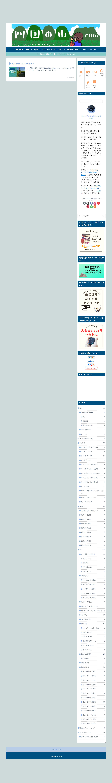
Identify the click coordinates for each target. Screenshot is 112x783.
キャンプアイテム (93, 456)
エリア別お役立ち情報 (93, 554)
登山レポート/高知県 (94, 723)
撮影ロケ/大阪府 (93, 519)
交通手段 (94, 563)
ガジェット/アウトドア (92, 438)
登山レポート (93, 667)
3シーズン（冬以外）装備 (94, 628)
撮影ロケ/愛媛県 (93, 532)
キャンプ (92, 443)
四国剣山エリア (94, 567)
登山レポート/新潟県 (94, 706)
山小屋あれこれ (93, 619)
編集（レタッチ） (94, 425)
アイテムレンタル (93, 451)
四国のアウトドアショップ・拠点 (93, 610)
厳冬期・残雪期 (94, 636)
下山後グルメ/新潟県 (94, 593)
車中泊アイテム (94, 650)
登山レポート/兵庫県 (94, 671)
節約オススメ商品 (92, 732)
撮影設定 (94, 421)
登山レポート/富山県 (94, 689)
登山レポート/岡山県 (94, 693)
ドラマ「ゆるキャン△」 (93, 497)
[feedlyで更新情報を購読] (91, 206)
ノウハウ (93, 434)
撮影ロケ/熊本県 (93, 537)
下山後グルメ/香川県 (94, 597)
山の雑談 (93, 615)
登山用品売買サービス (94, 641)
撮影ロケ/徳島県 (93, 528)
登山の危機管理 (93, 654)
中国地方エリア (94, 558)
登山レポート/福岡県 (94, 715)
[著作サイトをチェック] (84, 203)
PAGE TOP (57, 749)
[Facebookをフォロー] (91, 203)
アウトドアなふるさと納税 (93, 737)
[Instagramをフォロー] (94, 203)
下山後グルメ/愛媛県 (94, 589)
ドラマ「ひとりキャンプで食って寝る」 (93, 492)
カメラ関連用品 (93, 430)
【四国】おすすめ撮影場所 (93, 510)
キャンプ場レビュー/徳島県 (93, 464)
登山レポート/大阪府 (94, 684)
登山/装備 (93, 623)
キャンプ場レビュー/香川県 (93, 477)
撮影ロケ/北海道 (93, 515)
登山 (92, 550)
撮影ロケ (92, 506)
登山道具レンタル (94, 645)
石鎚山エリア (94, 571)
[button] (103, 216)
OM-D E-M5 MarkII (93, 412)
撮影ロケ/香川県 (93, 541)
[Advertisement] (49, 11)
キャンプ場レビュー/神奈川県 (93, 473)
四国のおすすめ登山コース (93, 606)
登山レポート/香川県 (94, 719)
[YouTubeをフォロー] (98, 203)
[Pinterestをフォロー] (87, 206)
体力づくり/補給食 (93, 602)
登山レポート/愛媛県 (94, 702)
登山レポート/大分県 (94, 680)
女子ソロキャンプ (93, 502)
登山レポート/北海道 (94, 676)
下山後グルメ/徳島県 (94, 584)
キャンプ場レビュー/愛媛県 (93, 469)
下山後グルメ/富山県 (94, 580)
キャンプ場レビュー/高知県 (93, 482)
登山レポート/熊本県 (94, 710)
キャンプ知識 (93, 486)
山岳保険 (94, 658)
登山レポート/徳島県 (94, 697)
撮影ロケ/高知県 (93, 545)
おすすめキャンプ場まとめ (93, 447)
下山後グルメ (93, 576)
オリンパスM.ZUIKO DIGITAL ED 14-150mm (89, 172)
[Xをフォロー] (87, 203)
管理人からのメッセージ (92, 728)
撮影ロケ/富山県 (93, 523)
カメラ (92, 408)
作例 (94, 417)
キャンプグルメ (93, 460)
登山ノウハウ (93, 663)
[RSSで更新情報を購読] (94, 206)
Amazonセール (94, 632)
